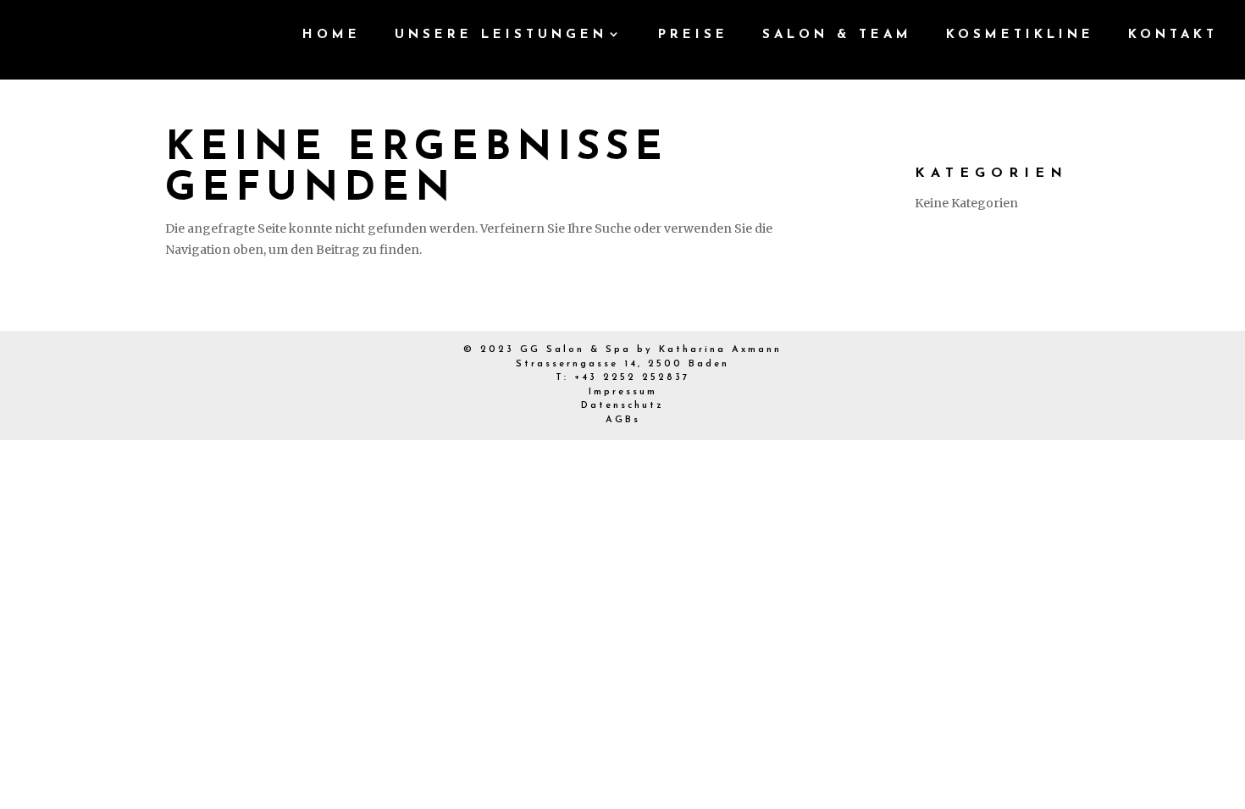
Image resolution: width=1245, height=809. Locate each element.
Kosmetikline (1020, 35)
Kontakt (1173, 35)
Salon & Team (837, 35)
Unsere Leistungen (501, 35)
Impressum (623, 392)
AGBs (623, 420)
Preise (693, 35)
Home (331, 35)
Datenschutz (622, 405)
